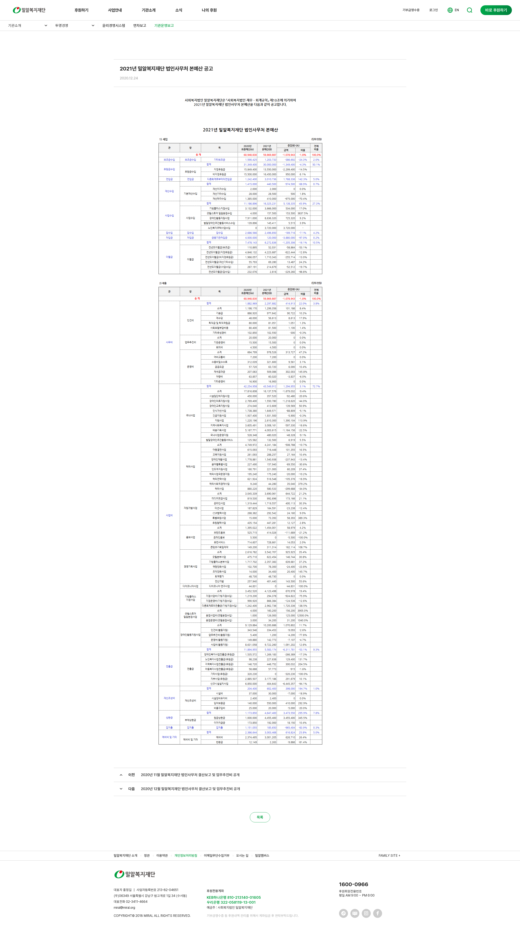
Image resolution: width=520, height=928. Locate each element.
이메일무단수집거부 (217, 856)
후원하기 (81, 10)
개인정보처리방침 (185, 856)
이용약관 (162, 856)
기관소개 (149, 10)
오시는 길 (242, 856)
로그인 (433, 10)
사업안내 (115, 10)
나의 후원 (209, 10)
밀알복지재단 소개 (125, 856)
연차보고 (139, 25)
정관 (147, 856)
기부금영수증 (411, 10)
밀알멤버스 (262, 856)
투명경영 (61, 25)
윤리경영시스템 (113, 25)
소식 (178, 10)
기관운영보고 (164, 25)
